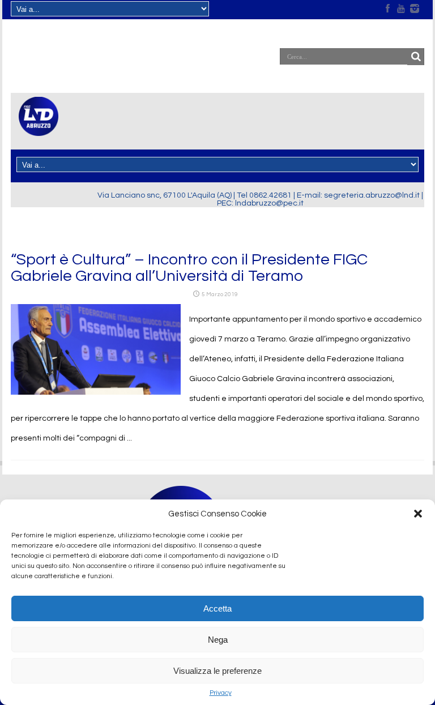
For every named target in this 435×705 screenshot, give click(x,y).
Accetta (217, 608)
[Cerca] (415, 56)
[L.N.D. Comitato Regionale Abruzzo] (38, 129)
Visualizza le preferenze (217, 671)
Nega (218, 639)
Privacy (221, 693)
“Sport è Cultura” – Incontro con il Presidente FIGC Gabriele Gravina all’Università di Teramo (189, 267)
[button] (418, 513)
